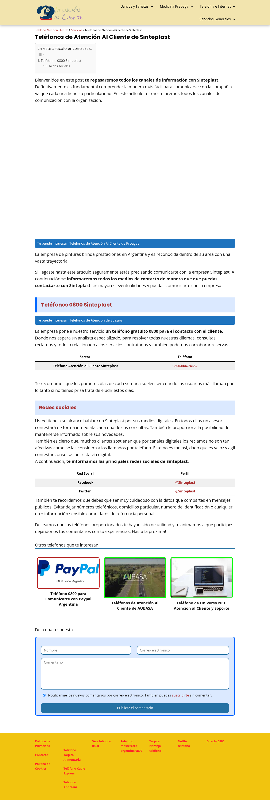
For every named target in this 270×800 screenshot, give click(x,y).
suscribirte (180, 695)
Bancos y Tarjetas (134, 6)
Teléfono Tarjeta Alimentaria (72, 755)
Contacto (41, 755)
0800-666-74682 (185, 366)
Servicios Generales (215, 19)
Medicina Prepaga (174, 6)
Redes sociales (59, 66)
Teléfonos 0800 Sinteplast (61, 60)
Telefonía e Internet (215, 6)
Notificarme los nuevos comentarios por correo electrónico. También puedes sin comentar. (129, 695)
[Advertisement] (135, 139)
